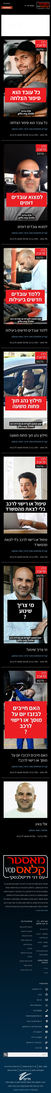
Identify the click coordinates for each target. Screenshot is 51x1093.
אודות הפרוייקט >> (41, 910)
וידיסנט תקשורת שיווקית (21, 1090)
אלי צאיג (41, 824)
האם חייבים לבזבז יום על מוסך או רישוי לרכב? (29, 758)
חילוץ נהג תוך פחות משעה (28, 435)
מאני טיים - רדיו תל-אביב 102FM (42, 922)
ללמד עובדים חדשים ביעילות (26, 330)
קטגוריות (30, 5)
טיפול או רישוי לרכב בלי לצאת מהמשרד (25, 542)
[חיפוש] (5, 1054)
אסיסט (44, 830)
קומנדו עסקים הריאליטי (43, 961)
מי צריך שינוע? (36, 649)
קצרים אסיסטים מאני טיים (35, 128)
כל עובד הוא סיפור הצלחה (28, 122)
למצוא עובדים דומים (32, 226)
